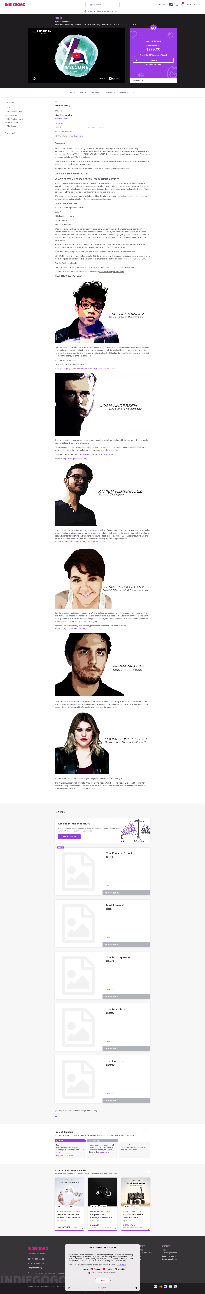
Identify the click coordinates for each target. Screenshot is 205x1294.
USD (160, 5)
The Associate (12, 122)
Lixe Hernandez (63, 22)
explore (113, 1173)
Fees (164, 1250)
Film (57, 127)
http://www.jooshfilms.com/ (75, 458)
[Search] (88, 4)
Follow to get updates (64, 1156)
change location (113, 11)
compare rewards (69, 837)
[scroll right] (148, 1129)
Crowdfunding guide (126, 1135)
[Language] (171, 4)
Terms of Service (47, 1287)
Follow (153, 60)
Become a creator (169, 1256)
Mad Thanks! (12, 115)
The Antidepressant (15, 119)
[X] (32, 1259)
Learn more (104, 1152)
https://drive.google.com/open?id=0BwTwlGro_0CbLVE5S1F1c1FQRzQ (85, 368)
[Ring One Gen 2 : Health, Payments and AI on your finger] (102, 1192)
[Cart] (176, 4)
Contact (140, 1250)
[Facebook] (29, 1259)
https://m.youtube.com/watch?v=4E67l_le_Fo (94, 454)
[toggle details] (84, 1230)
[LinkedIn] (43, 1259)
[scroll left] (144, 1129)
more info (58, 119)
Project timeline (11, 133)
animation (91, 127)
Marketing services (169, 1253)
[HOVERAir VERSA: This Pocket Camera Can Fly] (69, 1192)
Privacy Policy (33, 1287)
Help (112, 1135)
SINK (59, 18)
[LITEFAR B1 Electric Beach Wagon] (135, 1192)
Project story (10, 103)
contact (67, 119)
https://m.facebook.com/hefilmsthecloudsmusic (85, 541)
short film (102, 127)
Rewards (8, 107)
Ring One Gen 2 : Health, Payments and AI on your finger (101, 1217)
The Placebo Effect (14, 112)
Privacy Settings (63, 1287)
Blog (139, 1256)
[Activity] (182, 4)
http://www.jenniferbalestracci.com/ (70, 628)
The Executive (13, 126)
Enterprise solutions (169, 1259)
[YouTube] (36, 1259)
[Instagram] (40, 1259)
